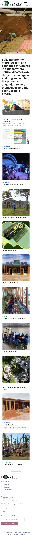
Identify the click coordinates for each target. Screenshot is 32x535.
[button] (25, 2)
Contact (3, 511)
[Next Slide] (31, 31)
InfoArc (23, 534)
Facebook (6, 484)
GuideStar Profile (8, 489)
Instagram (6, 487)
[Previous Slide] (1, 31)
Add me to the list (9, 523)
